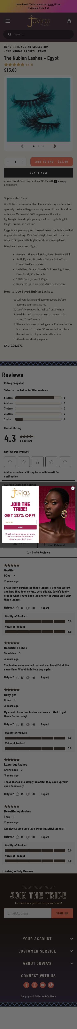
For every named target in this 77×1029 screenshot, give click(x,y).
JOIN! (20, 527)
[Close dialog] (72, 488)
